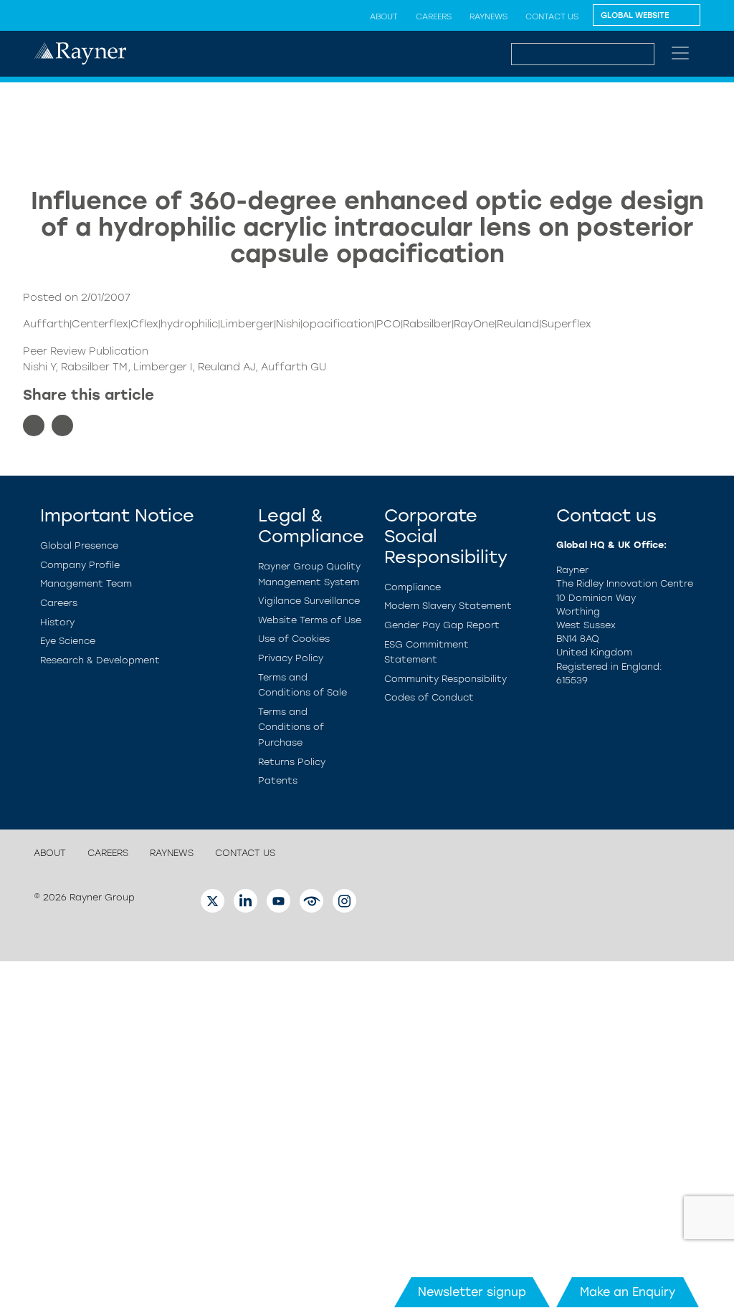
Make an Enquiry (627, 1292)
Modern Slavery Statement (448, 605)
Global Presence (79, 545)
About (384, 16)
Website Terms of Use (309, 620)
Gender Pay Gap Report (442, 625)
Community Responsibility (445, 678)
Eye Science (67, 640)
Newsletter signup (472, 1292)
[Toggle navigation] (680, 53)
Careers (434, 16)
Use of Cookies (294, 638)
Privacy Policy (290, 658)
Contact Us (551, 16)
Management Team (86, 583)
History (57, 622)
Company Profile (80, 564)
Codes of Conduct (429, 697)
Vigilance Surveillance (309, 600)
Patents (277, 780)
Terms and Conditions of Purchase (291, 727)
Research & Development (100, 660)
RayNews (488, 16)
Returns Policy (291, 761)
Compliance (412, 587)
